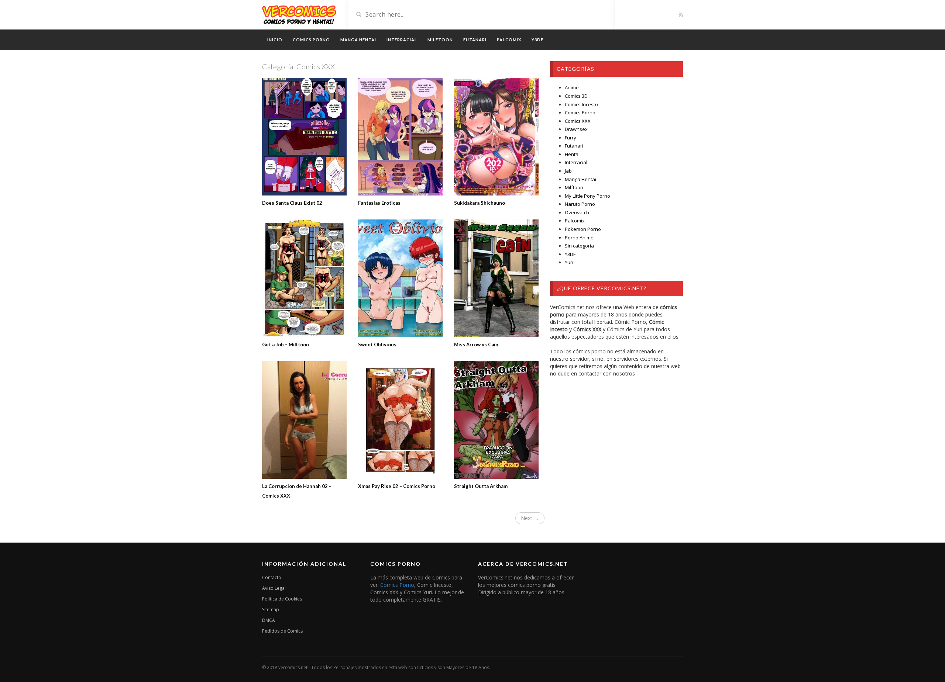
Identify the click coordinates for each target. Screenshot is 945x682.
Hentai (572, 154)
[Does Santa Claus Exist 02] (304, 136)
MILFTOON (440, 39)
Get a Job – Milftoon (285, 344)
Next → (530, 518)
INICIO (274, 39)
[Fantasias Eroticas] (400, 136)
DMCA (268, 620)
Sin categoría (579, 245)
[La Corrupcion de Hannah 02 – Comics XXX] (304, 420)
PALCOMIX (509, 39)
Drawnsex (576, 129)
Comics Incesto (581, 104)
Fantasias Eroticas (379, 203)
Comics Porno (580, 112)
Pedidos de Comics (282, 631)
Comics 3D (576, 96)
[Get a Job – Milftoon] (304, 278)
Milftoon (574, 187)
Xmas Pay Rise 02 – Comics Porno (396, 486)
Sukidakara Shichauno (479, 203)
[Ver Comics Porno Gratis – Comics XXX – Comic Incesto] (299, 13)
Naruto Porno (580, 204)
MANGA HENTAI (358, 39)
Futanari (574, 145)
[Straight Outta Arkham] (496, 420)
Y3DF (537, 39)
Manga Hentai (580, 179)
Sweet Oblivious (377, 344)
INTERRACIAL (401, 39)
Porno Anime (579, 237)
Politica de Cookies (282, 599)
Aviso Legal (274, 588)
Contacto (271, 577)
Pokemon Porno (583, 229)
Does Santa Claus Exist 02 (292, 203)
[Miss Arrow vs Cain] (496, 278)
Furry (570, 137)
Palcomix (575, 220)
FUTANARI (475, 39)
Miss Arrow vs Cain (476, 344)
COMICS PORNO (311, 39)
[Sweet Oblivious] (400, 278)
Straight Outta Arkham (481, 486)
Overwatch (577, 212)
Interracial (576, 162)
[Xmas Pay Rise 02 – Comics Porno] (400, 420)
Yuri (569, 262)
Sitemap (270, 609)
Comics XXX (578, 121)
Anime (572, 87)
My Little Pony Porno (587, 196)
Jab (568, 170)
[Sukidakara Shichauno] (496, 136)
